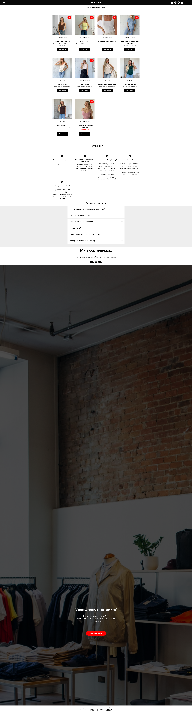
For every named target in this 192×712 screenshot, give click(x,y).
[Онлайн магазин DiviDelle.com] (172, 3)
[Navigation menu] (4, 2)
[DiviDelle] (90, 262)
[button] (187, 2)
